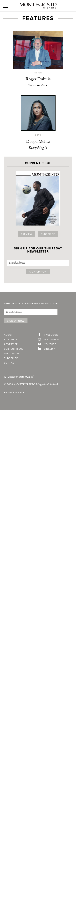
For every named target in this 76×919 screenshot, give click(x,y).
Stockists (11, 339)
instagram (51, 339)
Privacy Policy (14, 392)
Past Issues (12, 353)
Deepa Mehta (38, 141)
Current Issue (14, 349)
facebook (51, 335)
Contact (10, 363)
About (8, 335)
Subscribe (48, 234)
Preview (26, 234)
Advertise (11, 344)
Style (38, 72)
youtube (50, 344)
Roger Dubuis (38, 79)
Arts (38, 135)
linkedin (50, 349)
